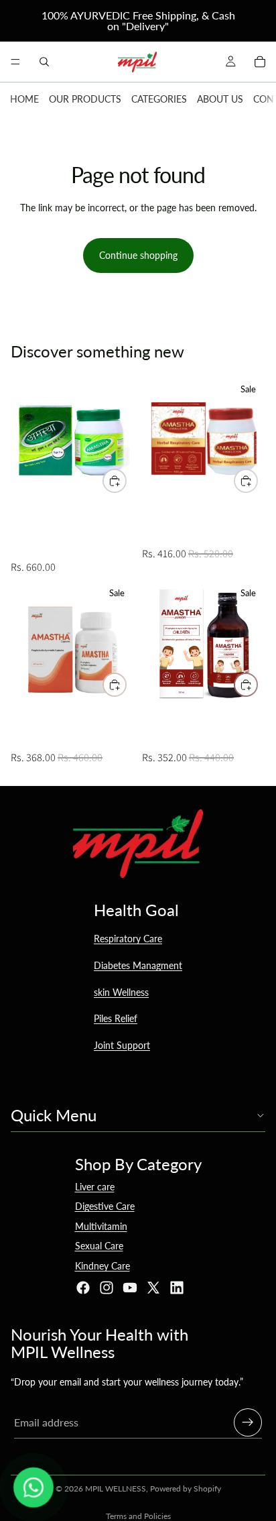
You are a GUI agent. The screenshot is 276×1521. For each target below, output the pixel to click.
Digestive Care (105, 1206)
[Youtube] (130, 1288)
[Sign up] (248, 1422)
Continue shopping (138, 255)
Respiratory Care (128, 938)
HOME (24, 99)
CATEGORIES (159, 99)
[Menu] (15, 61)
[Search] (44, 61)
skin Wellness (121, 992)
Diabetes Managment (138, 965)
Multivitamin (101, 1226)
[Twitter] (153, 1288)
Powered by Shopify (185, 1488)
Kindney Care (102, 1266)
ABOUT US (220, 99)
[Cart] (260, 61)
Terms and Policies (138, 1516)
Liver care (95, 1186)
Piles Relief (115, 1018)
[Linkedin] (177, 1288)
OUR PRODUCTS (85, 99)
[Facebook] (83, 1288)
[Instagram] (106, 1288)
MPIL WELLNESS (115, 1488)
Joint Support (122, 1045)
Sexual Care (99, 1245)
